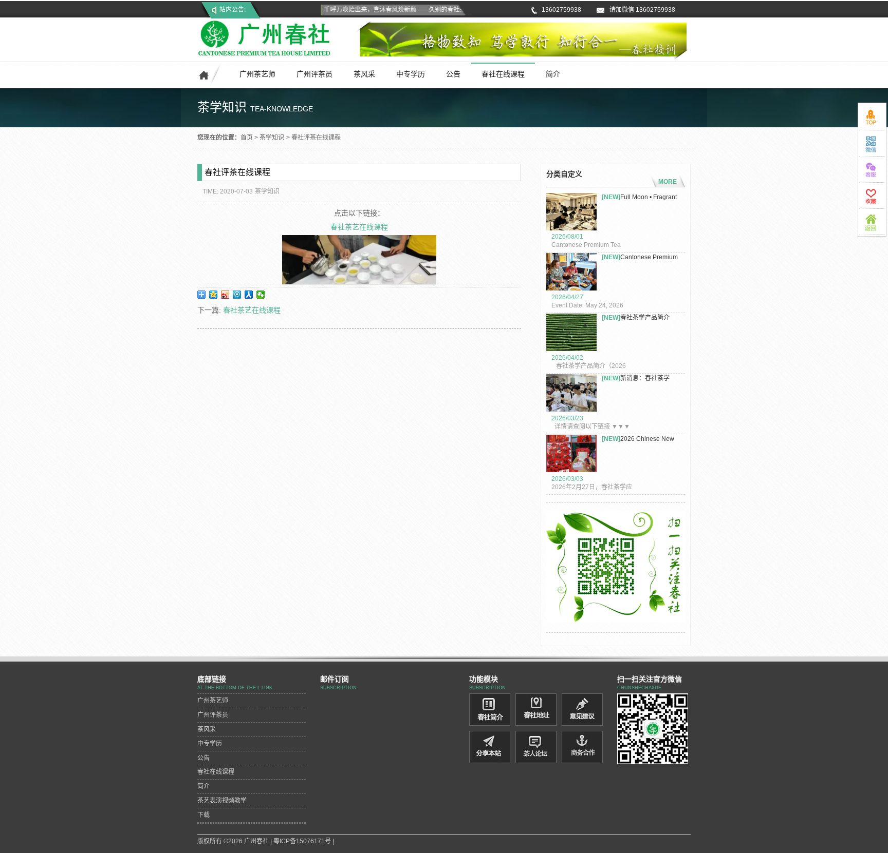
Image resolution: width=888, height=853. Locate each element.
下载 (203, 815)
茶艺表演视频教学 (222, 800)
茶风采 (364, 74)
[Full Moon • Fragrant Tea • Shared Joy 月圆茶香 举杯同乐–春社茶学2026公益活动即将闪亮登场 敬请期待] (571, 213)
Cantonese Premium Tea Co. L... (640, 257)
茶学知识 (272, 137)
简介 (553, 74)
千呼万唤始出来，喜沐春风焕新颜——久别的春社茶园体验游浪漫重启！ (413, 9)
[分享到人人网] (249, 294)
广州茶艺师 (257, 74)
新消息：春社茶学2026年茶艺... (636, 378)
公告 (453, 74)
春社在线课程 (503, 74)
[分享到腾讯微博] (237, 294)
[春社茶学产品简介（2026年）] (571, 334)
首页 (246, 137)
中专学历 (410, 74)
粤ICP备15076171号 (302, 841)
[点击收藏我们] (872, 195)
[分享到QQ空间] (213, 294)
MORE (667, 181)
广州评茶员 (314, 74)
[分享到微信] (260, 294)
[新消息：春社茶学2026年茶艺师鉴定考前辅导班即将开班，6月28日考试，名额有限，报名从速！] (571, 394)
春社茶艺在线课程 (359, 227)
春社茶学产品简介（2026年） (636, 318)
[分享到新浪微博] (225, 294)
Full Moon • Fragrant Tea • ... (639, 197)
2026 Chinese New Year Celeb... (638, 439)
